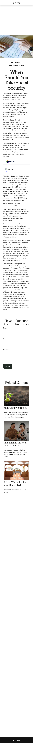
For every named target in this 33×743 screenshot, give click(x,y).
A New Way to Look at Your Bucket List (15, 484)
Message (6, 350)
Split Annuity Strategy (15, 407)
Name (5, 328)
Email (5, 339)
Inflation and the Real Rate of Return (15, 444)
